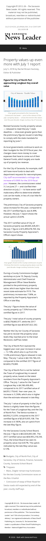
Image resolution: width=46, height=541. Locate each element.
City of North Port (23, 456)
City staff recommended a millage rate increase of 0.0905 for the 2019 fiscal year (21, 180)
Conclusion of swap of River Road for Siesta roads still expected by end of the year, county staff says (22, 485)
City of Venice (19, 460)
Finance (29, 460)
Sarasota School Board (21, 463)
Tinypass (10, 467)
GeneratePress (31, 537)
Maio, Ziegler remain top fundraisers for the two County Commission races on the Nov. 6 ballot (22, 474)
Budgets (10, 456)
